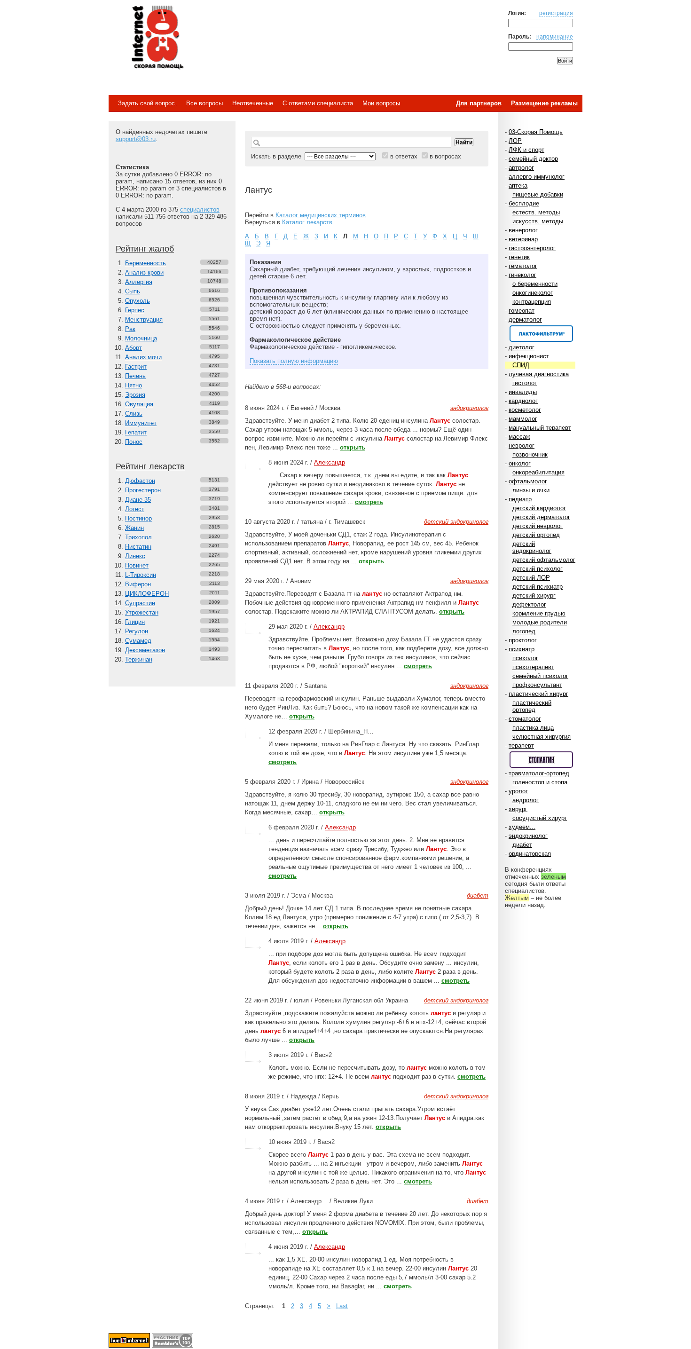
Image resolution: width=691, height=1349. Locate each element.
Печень (135, 375)
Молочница (141, 338)
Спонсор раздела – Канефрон (541, 333)
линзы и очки (531, 490)
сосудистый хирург (539, 817)
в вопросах (445, 156)
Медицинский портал (157, 38)
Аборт (133, 347)
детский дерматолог (541, 517)
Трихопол (138, 537)
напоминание (554, 36)
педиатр (520, 499)
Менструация (144, 319)
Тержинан (138, 659)
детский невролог (537, 525)
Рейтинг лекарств (150, 466)
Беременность (145, 263)
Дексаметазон (145, 650)
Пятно (133, 385)
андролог (525, 800)
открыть (352, 447)
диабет (522, 844)
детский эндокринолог (531, 547)
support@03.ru (136, 138)
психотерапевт (533, 667)
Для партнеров (479, 103)
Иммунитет (141, 422)
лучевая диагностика (539, 374)
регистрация (556, 13)
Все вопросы (204, 103)
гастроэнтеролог (532, 248)
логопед (523, 631)
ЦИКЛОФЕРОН (147, 593)
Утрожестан (141, 612)
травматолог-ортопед (539, 773)
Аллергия (138, 281)
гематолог (523, 265)
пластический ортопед (531, 706)
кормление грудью (538, 613)
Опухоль (137, 300)
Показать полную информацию (294, 360)
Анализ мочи (143, 357)
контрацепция (531, 301)
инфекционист (529, 356)
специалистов (200, 209)
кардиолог (523, 400)
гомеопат (521, 310)
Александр (329, 462)
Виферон (138, 584)
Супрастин (140, 603)
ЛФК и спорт (526, 149)
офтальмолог (528, 481)
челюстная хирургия (541, 736)
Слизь (133, 413)
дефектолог (529, 604)
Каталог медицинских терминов (320, 215)
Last (342, 1306)
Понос (133, 441)
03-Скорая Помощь (536, 131)
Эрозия (135, 394)
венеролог (523, 230)
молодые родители (539, 622)
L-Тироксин (140, 574)
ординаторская (530, 853)
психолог (525, 658)
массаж (519, 436)
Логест (134, 509)
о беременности (535, 283)
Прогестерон (143, 490)
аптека (518, 185)
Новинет (137, 565)
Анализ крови (144, 272)
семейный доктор (533, 158)
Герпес (134, 310)
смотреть (369, 501)
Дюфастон (140, 480)
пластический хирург (538, 693)
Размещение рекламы (544, 103)
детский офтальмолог (543, 559)
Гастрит (136, 366)
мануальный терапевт (540, 427)
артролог (521, 167)
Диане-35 (138, 499)
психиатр (521, 649)
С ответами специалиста (318, 103)
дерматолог (525, 319)
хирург (518, 809)
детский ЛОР (531, 577)
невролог (521, 445)
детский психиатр (537, 586)
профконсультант (537, 684)
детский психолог (537, 568)
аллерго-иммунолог (537, 176)
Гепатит (136, 432)
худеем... (522, 826)
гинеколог (522, 274)
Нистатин (138, 546)
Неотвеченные (252, 103)
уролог (518, 791)
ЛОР (515, 140)
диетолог (521, 347)
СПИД (520, 365)
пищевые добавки (537, 194)
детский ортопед (536, 534)
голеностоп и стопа (539, 782)
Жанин (134, 527)
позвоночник (530, 454)
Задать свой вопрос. (147, 103)
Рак (130, 328)
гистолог (524, 383)
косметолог (525, 409)
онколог (520, 463)
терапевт (521, 745)
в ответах (403, 156)
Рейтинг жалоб (145, 248)
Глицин (135, 621)
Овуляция (139, 404)
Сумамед (138, 640)
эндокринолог (528, 835)
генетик (519, 256)
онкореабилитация (538, 472)
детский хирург (534, 595)
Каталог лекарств (307, 222)
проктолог (523, 640)
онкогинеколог (532, 292)
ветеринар (523, 239)
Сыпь (132, 291)
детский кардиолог (539, 508)
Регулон (136, 631)
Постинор (138, 518)
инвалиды (523, 391)
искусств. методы (537, 221)
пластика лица (533, 727)
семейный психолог (540, 675)
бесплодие (524, 203)
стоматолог (525, 718)
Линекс (135, 556)
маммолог (523, 418)
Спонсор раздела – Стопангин (541, 759)
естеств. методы (536, 212)
